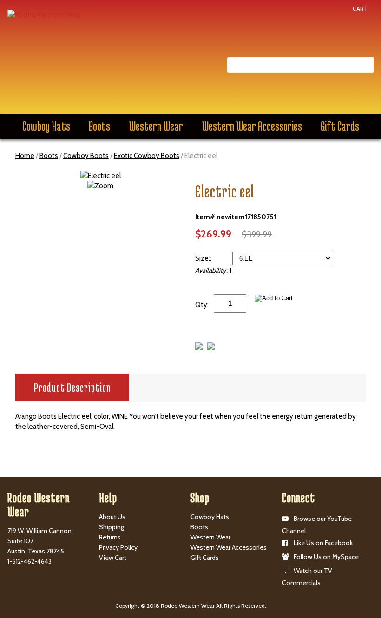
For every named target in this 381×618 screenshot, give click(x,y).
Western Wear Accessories (252, 126)
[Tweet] (199, 347)
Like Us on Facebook (323, 543)
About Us (112, 517)
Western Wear (156, 126)
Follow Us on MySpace (326, 556)
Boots (99, 126)
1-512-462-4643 (29, 561)
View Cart (112, 557)
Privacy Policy (118, 547)
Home (24, 155)
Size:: (204, 258)
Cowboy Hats (46, 126)
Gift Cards (340, 126)
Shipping (111, 527)
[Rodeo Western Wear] (43, 14)
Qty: (202, 305)
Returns (110, 537)
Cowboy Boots (86, 155)
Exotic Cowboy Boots (146, 155)
